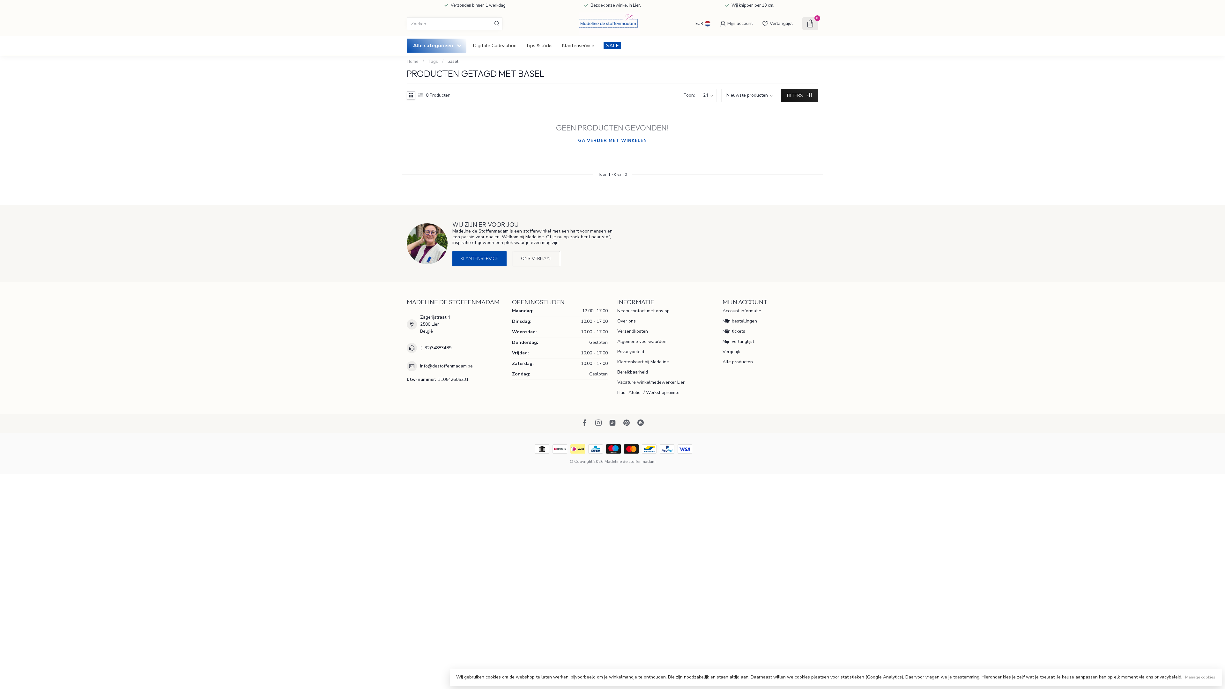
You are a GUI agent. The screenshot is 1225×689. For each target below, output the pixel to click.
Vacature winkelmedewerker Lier (651, 382)
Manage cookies (1200, 677)
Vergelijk (731, 352)
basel (453, 61)
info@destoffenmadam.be (446, 366)
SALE (612, 45)
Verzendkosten (632, 331)
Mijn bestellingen (740, 321)
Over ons (626, 321)
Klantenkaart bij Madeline (643, 362)
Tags (433, 61)
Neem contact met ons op (643, 311)
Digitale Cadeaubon (494, 45)
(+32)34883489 (435, 348)
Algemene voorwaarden (641, 341)
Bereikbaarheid (632, 372)
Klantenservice (578, 45)
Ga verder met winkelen (612, 140)
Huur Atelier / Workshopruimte (648, 392)
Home (413, 61)
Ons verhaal (536, 259)
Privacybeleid (630, 352)
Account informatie (742, 311)
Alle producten (738, 362)
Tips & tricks (539, 45)
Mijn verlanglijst (738, 341)
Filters (795, 96)
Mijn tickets (734, 331)
